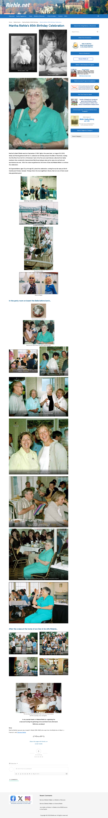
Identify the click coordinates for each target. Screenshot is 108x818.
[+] (38, 773)
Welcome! (11, 16)
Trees (30, 16)
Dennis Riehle (58, 803)
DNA (65, 16)
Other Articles (51, 16)
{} (36, 773)
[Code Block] (32, 774)
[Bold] (16, 774)
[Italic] (18, 774)
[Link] (34, 774)
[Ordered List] (25, 774)
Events (60, 16)
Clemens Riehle (21, 732)
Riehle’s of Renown (39, 16)
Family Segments (21, 16)
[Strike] (23, 774)
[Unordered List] (27, 774)
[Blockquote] (29, 774)
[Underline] (21, 774)
